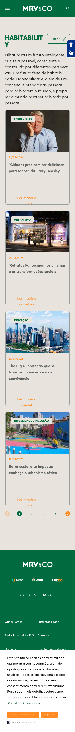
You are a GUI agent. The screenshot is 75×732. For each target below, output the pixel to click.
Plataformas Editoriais (52, 649)
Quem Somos (13, 622)
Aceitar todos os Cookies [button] (23, 714)
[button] (22, 722)
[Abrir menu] (7, 8)
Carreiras (43, 635)
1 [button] (19, 514)
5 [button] (56, 514)
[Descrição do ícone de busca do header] (67, 8)
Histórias (10, 649)
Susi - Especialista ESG (19, 635)
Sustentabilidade (48, 622)
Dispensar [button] (49, 714)
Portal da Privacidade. (24, 703)
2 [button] (31, 514)
